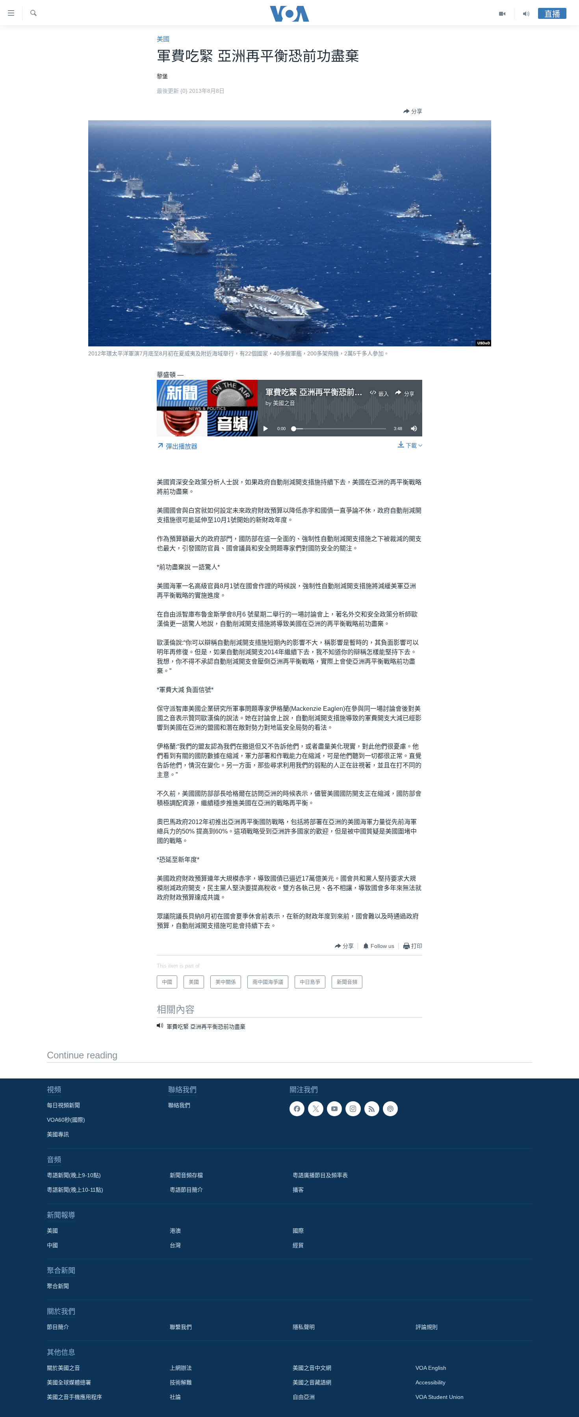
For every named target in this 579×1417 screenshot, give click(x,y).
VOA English (431, 1368)
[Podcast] (390, 1108)
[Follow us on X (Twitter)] (315, 1108)
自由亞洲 (304, 1397)
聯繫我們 (181, 1327)
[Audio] (526, 14)
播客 (298, 1190)
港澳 (175, 1230)
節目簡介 (58, 1327)
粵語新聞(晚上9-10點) (74, 1175)
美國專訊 (58, 1134)
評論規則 (427, 1327)
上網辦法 (181, 1368)
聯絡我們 (179, 1105)
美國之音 (284, 403)
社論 (175, 1397)
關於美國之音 (63, 1368)
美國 (163, 39)
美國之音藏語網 (312, 1382)
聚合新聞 (58, 1286)
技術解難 (181, 1382)
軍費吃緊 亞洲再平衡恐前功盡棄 (321, 392)
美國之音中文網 (312, 1368)
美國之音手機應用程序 (74, 1397)
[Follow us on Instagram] (352, 1108)
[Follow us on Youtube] (334, 1108)
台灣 (175, 1245)
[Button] (412, 111)
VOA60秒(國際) (66, 1120)
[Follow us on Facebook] (297, 1108)
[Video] (502, 14)
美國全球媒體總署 (69, 1382)
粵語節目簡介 (186, 1190)
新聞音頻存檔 (186, 1175)
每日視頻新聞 (63, 1105)
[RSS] (371, 1108)
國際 (298, 1230)
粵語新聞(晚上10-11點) (75, 1190)
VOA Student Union (440, 1397)
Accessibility (430, 1382)
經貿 (298, 1245)
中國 (52, 1245)
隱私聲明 (304, 1327)
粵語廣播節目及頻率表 (320, 1175)
